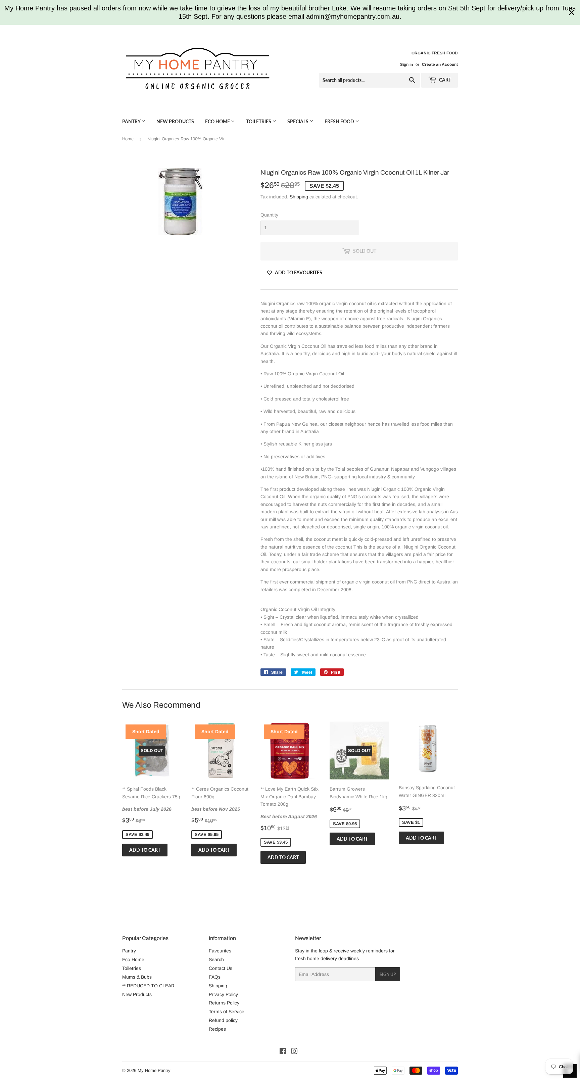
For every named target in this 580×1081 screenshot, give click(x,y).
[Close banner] (572, 12)
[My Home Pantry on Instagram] (294, 1052)
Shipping (299, 196)
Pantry (131, 121)
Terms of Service (226, 1011)
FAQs (215, 977)
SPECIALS (298, 121)
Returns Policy (224, 1002)
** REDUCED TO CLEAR (148, 985)
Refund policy (223, 1020)
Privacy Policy (223, 994)
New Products (175, 121)
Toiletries (259, 121)
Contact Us (220, 968)
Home (128, 138)
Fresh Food (340, 121)
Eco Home (218, 121)
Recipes (217, 1029)
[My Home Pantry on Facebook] (282, 1052)
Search (216, 959)
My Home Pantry (154, 1070)
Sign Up (388, 974)
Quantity (269, 215)
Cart (444, 80)
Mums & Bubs (137, 977)
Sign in (406, 64)
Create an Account (440, 64)
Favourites (220, 950)
